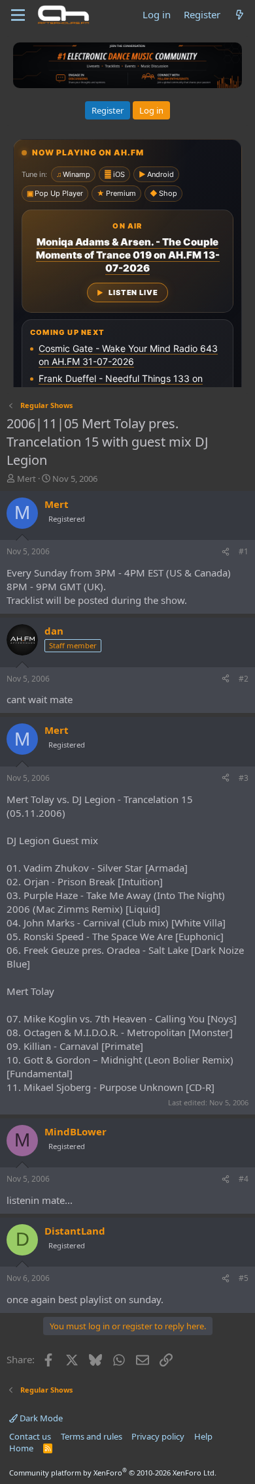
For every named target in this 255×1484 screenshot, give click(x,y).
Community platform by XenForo (112, 1472)
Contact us (30, 1436)
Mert (26, 478)
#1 (243, 551)
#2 (243, 678)
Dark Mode (40, 1418)
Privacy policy (157, 1436)
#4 (243, 1178)
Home (21, 1448)
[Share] (225, 552)
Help (203, 1436)
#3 (243, 777)
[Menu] (18, 15)
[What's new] (239, 15)
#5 (243, 1278)
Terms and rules (91, 1436)
